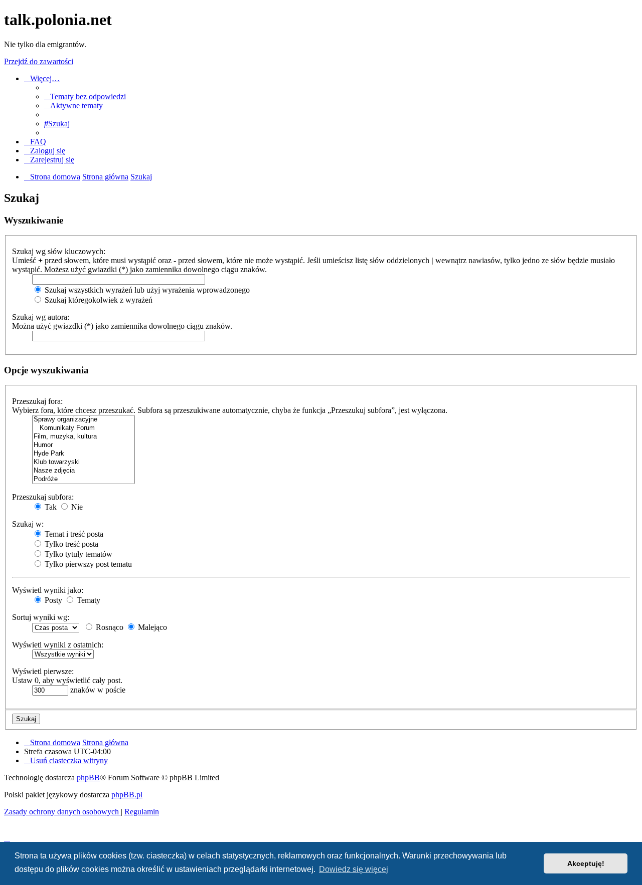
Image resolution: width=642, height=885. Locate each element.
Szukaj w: (28, 524)
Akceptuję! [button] (585, 863)
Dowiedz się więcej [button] (353, 869)
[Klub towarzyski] (83, 462)
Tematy (87, 600)
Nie (76, 507)
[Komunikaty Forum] (83, 428)
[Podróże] (83, 479)
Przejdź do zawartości (38, 61)
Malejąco (151, 627)
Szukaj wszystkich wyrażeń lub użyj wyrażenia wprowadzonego (146, 290)
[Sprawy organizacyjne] (83, 419)
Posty (52, 600)
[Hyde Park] (83, 454)
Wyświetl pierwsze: (43, 671)
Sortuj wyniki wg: (40, 617)
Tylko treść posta (70, 544)
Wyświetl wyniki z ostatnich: (57, 644)
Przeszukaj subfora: (43, 497)
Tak (50, 507)
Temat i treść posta (73, 534)
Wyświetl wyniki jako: (47, 590)
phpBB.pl (126, 794)
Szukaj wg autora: (40, 317)
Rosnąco (108, 627)
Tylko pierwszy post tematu (87, 564)
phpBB (88, 777)
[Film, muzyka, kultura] (83, 436)
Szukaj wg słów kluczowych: (58, 251)
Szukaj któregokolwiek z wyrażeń (97, 300)
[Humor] (83, 445)
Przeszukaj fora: (37, 401)
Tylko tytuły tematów (77, 554)
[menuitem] (85, 96)
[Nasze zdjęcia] (83, 471)
